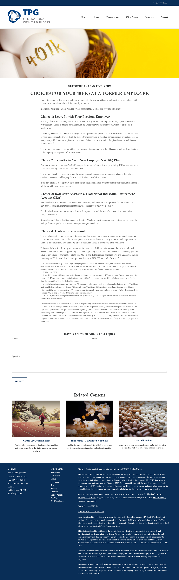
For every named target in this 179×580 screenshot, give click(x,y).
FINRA (146, 516)
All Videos (55, 497)
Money (54, 488)
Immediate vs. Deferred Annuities (89, 440)
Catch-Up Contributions (36, 440)
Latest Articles (57, 494)
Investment (55, 475)
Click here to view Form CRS (91, 511)
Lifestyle (54, 491)
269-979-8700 (161, 2)
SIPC (152, 516)
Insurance (55, 481)
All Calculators (57, 500)
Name (14, 338)
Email (94, 338)
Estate (53, 478)
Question (16, 356)
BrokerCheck (136, 468)
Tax (52, 485)
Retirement (55, 472)
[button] (96, 17)
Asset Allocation (143, 440)
